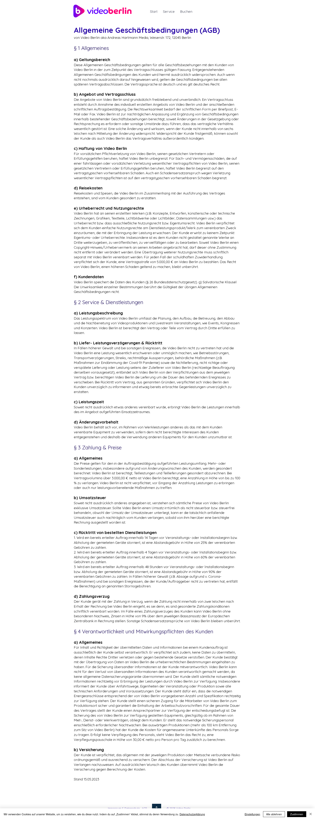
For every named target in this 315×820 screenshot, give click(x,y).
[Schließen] (310, 814)
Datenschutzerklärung (192, 814)
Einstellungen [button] (252, 814)
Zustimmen (296, 814)
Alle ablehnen (274, 814)
